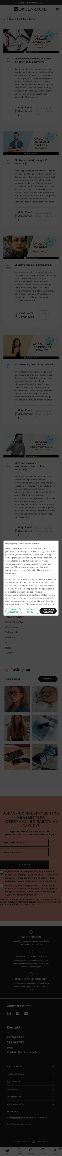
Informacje (10, 573)
